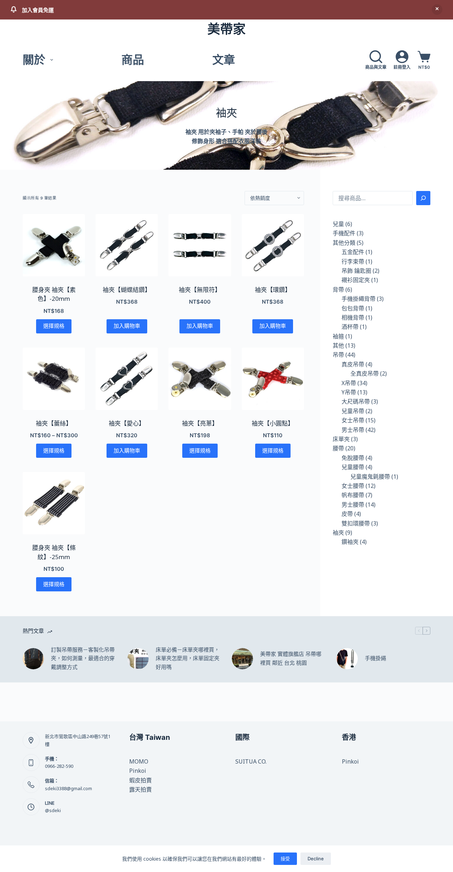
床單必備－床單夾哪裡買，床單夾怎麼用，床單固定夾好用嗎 (187, 658)
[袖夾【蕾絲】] (54, 379)
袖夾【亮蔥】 (200, 423)
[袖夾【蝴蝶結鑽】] (127, 245)
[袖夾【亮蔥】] (199, 379)
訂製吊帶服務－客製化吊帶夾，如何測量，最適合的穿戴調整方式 (83, 658)
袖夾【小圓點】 (273, 423)
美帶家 (226, 29)
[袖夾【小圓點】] (273, 379)
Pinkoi (137, 771)
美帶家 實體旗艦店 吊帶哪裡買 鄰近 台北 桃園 (290, 658)
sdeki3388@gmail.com (68, 788)
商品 (132, 60)
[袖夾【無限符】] (199, 245)
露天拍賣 (140, 789)
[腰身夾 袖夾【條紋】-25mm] (54, 503)
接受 (285, 858)
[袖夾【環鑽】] (273, 245)
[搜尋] (423, 198)
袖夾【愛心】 (127, 423)
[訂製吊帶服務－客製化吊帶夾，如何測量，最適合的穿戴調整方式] (33, 658)
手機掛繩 (375, 658)
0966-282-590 (59, 766)
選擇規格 (53, 325)
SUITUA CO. (250, 761)
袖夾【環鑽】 (273, 290)
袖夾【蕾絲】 (54, 423)
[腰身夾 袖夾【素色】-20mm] (54, 245)
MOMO (138, 761)
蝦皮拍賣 (140, 780)
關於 (34, 60)
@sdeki (53, 810)
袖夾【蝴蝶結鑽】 (127, 290)
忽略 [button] (437, 9)
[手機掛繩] (347, 658)
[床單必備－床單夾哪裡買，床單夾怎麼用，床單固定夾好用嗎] (138, 658)
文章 (223, 60)
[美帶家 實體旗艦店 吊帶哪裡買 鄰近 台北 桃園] (242, 658)
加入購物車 (127, 325)
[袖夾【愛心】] (127, 379)
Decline (316, 858)
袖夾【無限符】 (200, 290)
